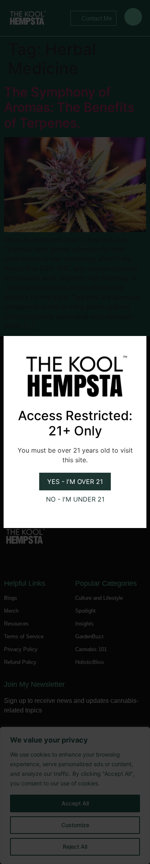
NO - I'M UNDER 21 (75, 499)
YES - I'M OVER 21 (75, 482)
